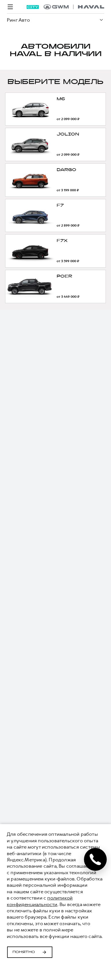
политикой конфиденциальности (40, 901)
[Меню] (10, 6)
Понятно (24, 952)
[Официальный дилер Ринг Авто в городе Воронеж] (74, 6)
